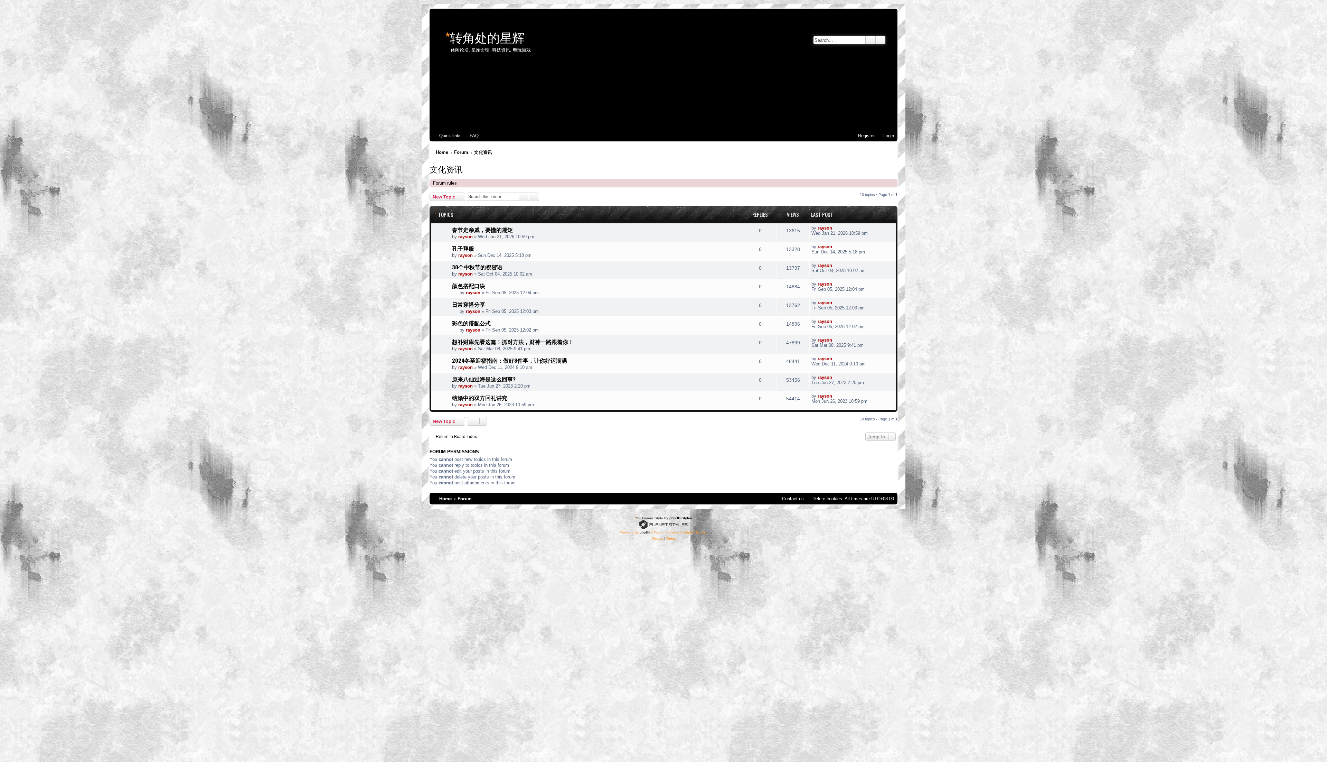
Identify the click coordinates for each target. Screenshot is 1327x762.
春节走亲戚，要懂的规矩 (482, 229)
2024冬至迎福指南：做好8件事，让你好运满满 (509, 360)
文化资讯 (446, 168)
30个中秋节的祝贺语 (477, 267)
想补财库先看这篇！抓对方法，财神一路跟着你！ (513, 341)
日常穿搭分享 (468, 304)
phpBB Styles (680, 518)
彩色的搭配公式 (471, 323)
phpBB (645, 532)
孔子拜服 (463, 248)
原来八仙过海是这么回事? (484, 379)
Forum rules (445, 183)
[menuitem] (471, 136)
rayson (465, 236)
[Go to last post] (836, 228)
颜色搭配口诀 (468, 285)
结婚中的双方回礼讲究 (479, 397)
